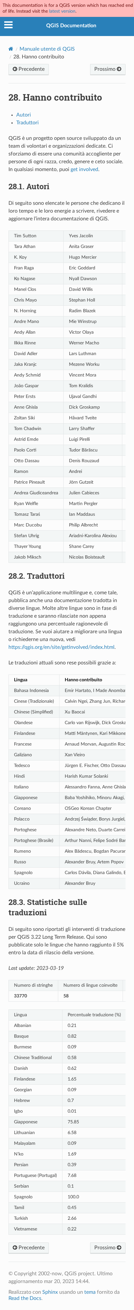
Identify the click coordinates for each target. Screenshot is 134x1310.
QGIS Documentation (71, 25)
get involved (84, 169)
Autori (23, 114)
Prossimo (105, 69)
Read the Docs (24, 1298)
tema (90, 1292)
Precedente (31, 69)
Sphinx (50, 1292)
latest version (62, 11)
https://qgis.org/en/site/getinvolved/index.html (61, 647)
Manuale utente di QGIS (47, 49)
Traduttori (27, 122)
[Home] (10, 49)
